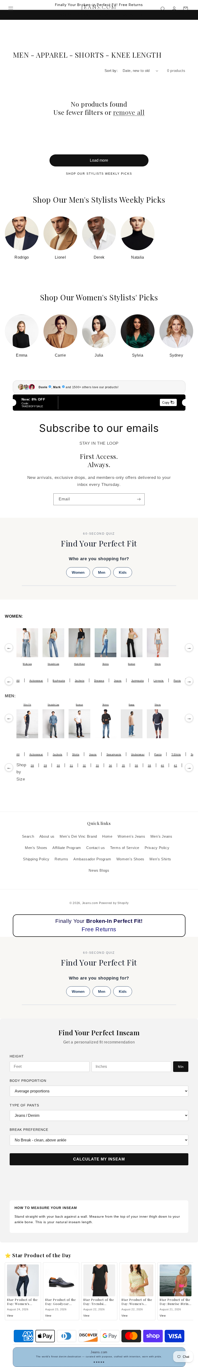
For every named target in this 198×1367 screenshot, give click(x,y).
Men (101, 572)
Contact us (95, 848)
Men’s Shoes (36, 848)
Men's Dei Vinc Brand (78, 836)
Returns (61, 859)
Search (28, 836)
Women (78, 572)
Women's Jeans (131, 836)
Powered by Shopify (113, 903)
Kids (123, 572)
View (10, 1315)
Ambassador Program (92, 859)
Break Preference (29, 1130)
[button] (10, 8)
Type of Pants (24, 1105)
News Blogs (99, 870)
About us (47, 836)
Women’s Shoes (130, 859)
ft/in (181, 1067)
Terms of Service (124, 848)
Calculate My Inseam (99, 1159)
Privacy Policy (157, 848)
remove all (129, 112)
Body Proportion (28, 1081)
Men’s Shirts (160, 859)
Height (17, 1056)
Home (107, 836)
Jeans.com (90, 903)
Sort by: (111, 71)
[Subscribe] (138, 499)
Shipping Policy (36, 859)
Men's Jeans (161, 836)
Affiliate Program (66, 848)
